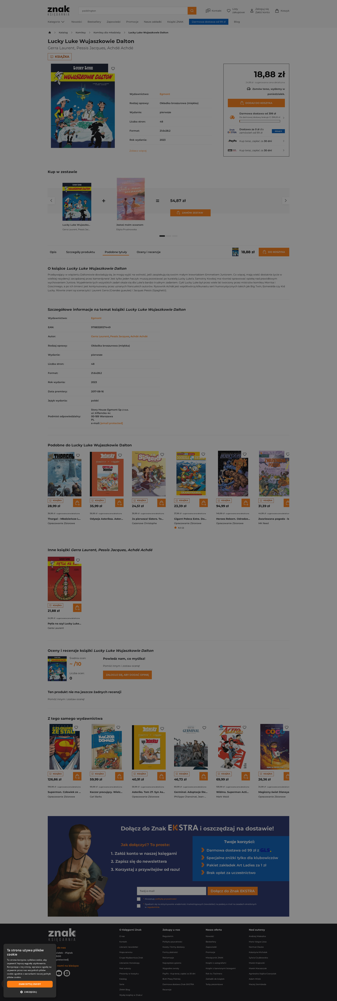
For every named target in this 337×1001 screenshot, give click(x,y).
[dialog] (30, 970)
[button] (30, 992)
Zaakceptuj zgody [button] (30, 984)
